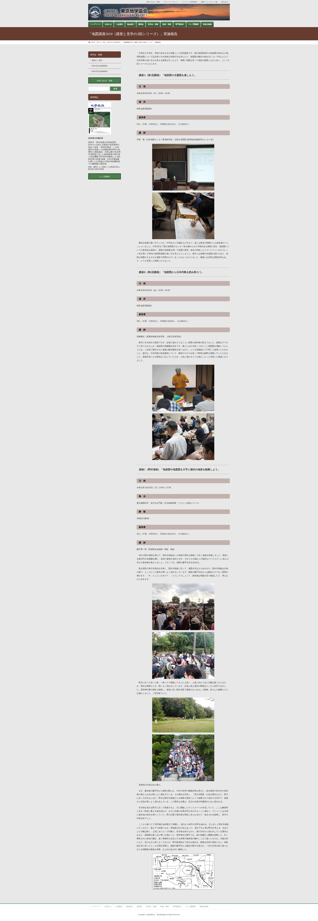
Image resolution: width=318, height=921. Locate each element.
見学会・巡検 (96, 55)
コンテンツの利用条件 (189, 2)
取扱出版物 (204, 906)
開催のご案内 (97, 60)
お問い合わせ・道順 (153, 2)
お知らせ (107, 906)
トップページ (95, 906)
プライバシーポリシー (170, 2)
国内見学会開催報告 (100, 71)
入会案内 (118, 906)
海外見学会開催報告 (100, 66)
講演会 (139, 906)
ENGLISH (224, 2)
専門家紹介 (177, 906)
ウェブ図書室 (190, 906)
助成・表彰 (164, 906)
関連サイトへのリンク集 (209, 2)
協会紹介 (129, 906)
